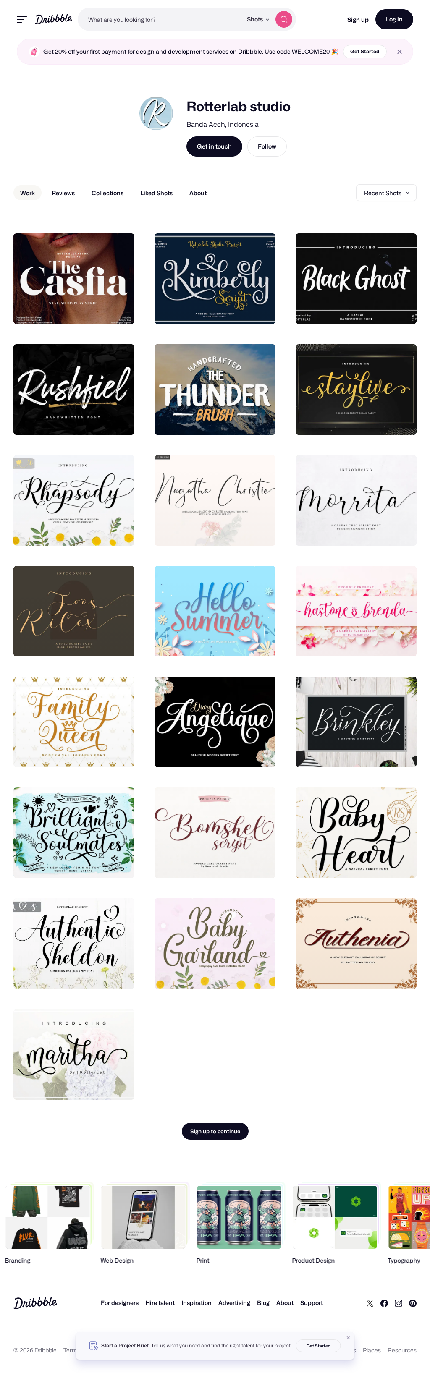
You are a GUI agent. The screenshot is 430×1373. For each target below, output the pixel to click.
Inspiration (196, 1302)
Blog (263, 1302)
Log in (394, 19)
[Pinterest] (413, 1303)
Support (311, 1302)
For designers (120, 1302)
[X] (370, 1303)
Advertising (234, 1302)
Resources (402, 1350)
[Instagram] (398, 1303)
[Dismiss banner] (348, 1338)
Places (372, 1350)
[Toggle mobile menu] (21, 19)
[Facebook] (384, 1303)
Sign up (358, 19)
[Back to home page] (53, 19)
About (285, 1302)
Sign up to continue (215, 1131)
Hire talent (160, 1302)
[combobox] (160, 19)
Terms (72, 1350)
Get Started (365, 51)
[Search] (283, 19)
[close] (399, 51)
